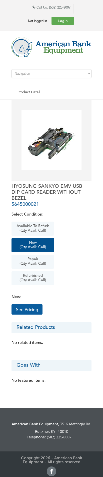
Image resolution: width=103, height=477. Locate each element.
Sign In (27, 309)
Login (63, 21)
